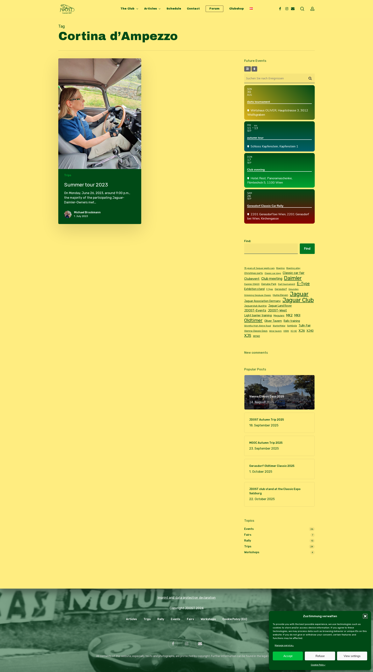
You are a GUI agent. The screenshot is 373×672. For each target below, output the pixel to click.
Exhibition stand (254, 288)
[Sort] (254, 69)
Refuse (320, 656)
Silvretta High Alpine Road (257, 326)
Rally (247, 540)
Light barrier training (258, 315)
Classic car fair (293, 273)
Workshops (251, 552)
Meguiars (279, 315)
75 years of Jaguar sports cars (259, 268)
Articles (131, 619)
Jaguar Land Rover (280, 305)
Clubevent (252, 279)
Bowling (280, 268)
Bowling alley (293, 268)
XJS (247, 335)
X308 (286, 331)
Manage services (284, 645)
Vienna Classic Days (256, 330)
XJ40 (310, 330)
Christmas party (253, 273)
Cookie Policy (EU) (234, 619)
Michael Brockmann (87, 212)
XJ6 (302, 330)
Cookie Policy (318, 664)
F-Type (269, 289)
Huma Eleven (280, 295)
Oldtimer (253, 320)
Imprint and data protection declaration (187, 597)
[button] (365, 616)
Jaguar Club (298, 300)
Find (307, 248)
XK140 (256, 336)
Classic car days (273, 273)
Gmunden (293, 289)
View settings (352, 656)
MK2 (289, 315)
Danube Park (268, 284)
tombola (292, 325)
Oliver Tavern (273, 321)
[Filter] (247, 69)
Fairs (247, 534)
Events (249, 529)
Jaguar (299, 294)
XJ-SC (294, 331)
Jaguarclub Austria (255, 305)
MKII (297, 315)
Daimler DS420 (252, 284)
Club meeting (271, 278)
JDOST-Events (255, 310)
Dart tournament (286, 284)
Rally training (292, 320)
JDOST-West (277, 310)
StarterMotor (279, 326)
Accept (287, 656)
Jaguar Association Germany (262, 301)
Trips (67, 175)
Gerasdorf (281, 289)
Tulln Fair (305, 325)
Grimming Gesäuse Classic (257, 295)
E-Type (303, 283)
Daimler (293, 278)
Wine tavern (275, 331)
